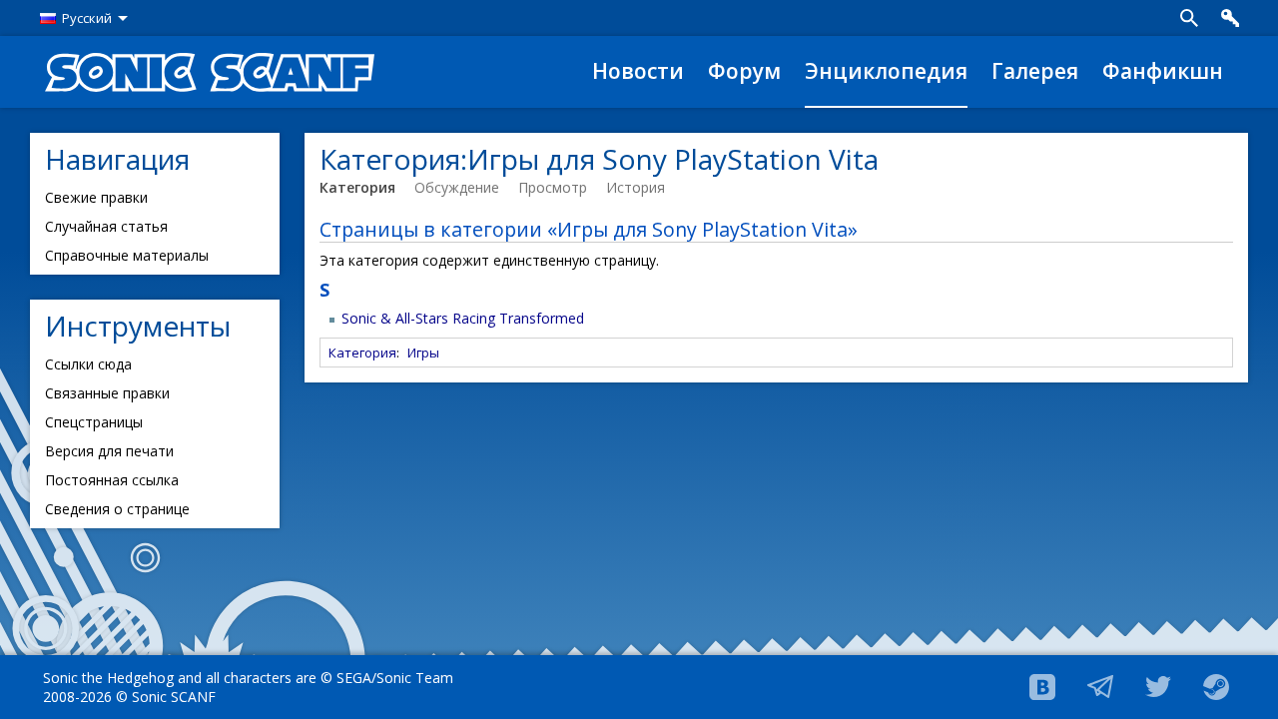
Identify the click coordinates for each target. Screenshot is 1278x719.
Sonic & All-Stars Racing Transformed (462, 318)
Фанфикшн (1162, 71)
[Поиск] (1189, 18)
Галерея (1034, 71)
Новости (638, 71)
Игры (423, 352)
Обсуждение (456, 187)
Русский (87, 18)
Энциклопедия (886, 71)
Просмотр (552, 187)
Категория (357, 187)
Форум (744, 71)
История (635, 187)
